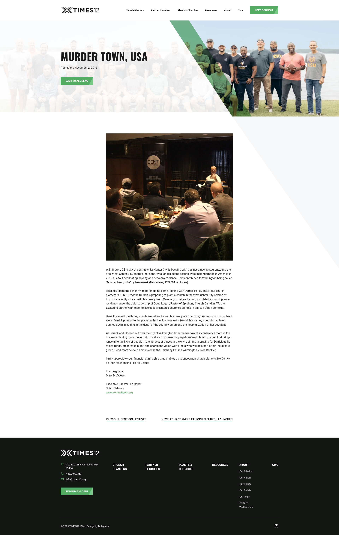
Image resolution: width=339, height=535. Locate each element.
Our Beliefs (245, 490)
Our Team (244, 496)
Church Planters (120, 467)
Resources (220, 465)
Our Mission (245, 471)
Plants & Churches (186, 467)
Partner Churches (152, 467)
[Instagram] (276, 526)
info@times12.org (76, 479)
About (244, 465)
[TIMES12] (97, 10)
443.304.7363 (74, 473)
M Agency (103, 526)
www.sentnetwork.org (119, 392)
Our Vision (245, 477)
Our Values (245, 484)
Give (275, 465)
